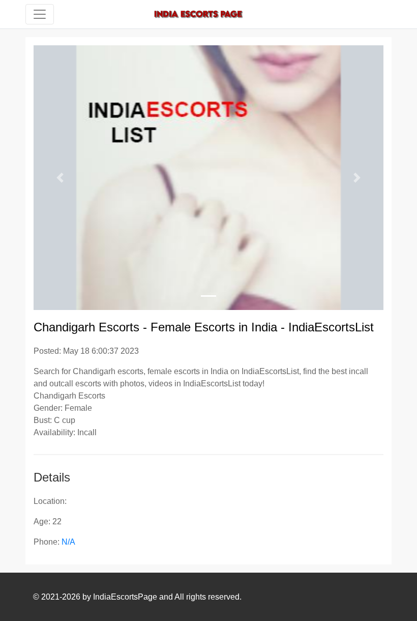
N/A (68, 542)
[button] (60, 177)
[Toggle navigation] (39, 14)
